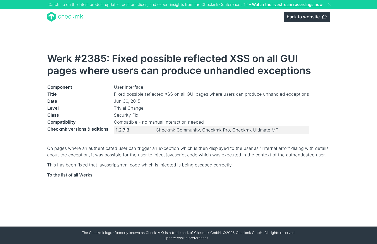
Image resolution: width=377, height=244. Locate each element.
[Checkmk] (65, 17)
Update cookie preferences (186, 238)
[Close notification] (329, 4)
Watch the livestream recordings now (287, 4)
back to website (304, 16)
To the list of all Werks (70, 175)
